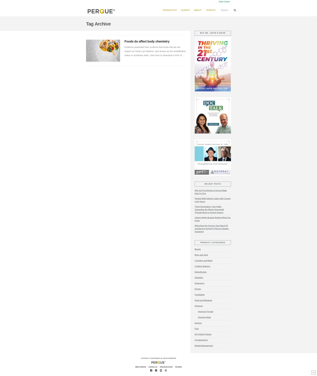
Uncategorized (201, 340)
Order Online (224, 2)
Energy (198, 289)
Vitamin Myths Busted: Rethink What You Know (213, 219)
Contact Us (152, 366)
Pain (197, 329)
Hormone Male (204, 317)
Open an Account (166, 366)
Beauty (198, 249)
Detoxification (201, 272)
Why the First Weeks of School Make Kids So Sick (211, 192)
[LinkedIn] (156, 370)
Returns (178, 366)
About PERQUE (140, 366)
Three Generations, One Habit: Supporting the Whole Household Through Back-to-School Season (209, 210)
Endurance (199, 283)
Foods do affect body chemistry (146, 41)
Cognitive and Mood (203, 261)
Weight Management (204, 346)
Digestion (199, 278)
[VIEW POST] (103, 51)
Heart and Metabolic (203, 300)
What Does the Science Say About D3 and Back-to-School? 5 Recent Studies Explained (212, 229)
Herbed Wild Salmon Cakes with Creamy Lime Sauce (213, 200)
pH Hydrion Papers (203, 334)
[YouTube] (161, 370)
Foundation (200, 295)
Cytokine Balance (202, 266)
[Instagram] (166, 370)
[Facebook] (151, 370)
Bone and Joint (201, 255)
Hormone (199, 306)
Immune (198, 323)
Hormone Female (205, 312)
